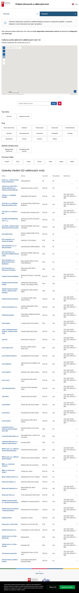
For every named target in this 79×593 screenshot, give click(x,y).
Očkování (6, 14)
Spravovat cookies (67, 587)
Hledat (54, 103)
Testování (44, 14)
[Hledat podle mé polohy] (59, 103)
